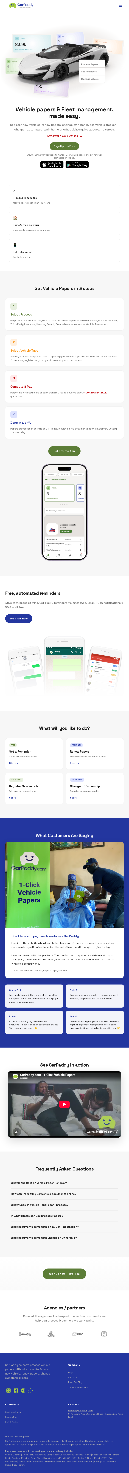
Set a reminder (19, 618)
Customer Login (13, 1412)
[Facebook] (15, 1393)
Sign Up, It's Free (64, 146)
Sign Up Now (11, 1417)
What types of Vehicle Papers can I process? (39, 1205)
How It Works (11, 1422)
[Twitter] (8, 1393)
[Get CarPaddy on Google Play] (77, 164)
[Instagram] (23, 1393)
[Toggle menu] (120, 5)
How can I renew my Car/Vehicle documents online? (43, 1194)
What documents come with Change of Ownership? (44, 1237)
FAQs (70, 1372)
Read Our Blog (75, 1382)
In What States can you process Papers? (37, 1216)
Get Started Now (64, 451)
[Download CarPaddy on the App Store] (52, 164)
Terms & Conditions (78, 1387)
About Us (72, 1377)
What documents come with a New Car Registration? (45, 1227)
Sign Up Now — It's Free (64, 1274)
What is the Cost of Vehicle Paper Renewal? (39, 1183)
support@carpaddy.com (80, 1410)
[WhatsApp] (30, 1393)
